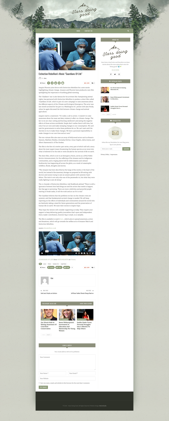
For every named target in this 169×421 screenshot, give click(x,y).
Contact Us (88, 31)
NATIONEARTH (63, 259)
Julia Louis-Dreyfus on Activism (49, 293)
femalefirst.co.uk (50, 228)
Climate (49, 264)
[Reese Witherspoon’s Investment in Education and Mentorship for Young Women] (67, 314)
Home (78, 31)
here (61, 219)
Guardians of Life (56, 264)
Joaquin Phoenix (63, 264)
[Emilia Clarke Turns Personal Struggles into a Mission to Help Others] (85, 314)
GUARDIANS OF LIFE (46, 259)
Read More (115, 70)
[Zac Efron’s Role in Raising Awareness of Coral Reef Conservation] (49, 314)
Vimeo (73, 259)
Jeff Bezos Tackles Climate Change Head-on (82, 293)
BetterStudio (102, 406)
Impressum (113, 154)
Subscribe (126, 149)
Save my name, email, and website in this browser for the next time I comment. (65, 383)
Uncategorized (45, 319)
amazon (44, 264)
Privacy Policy (105, 154)
